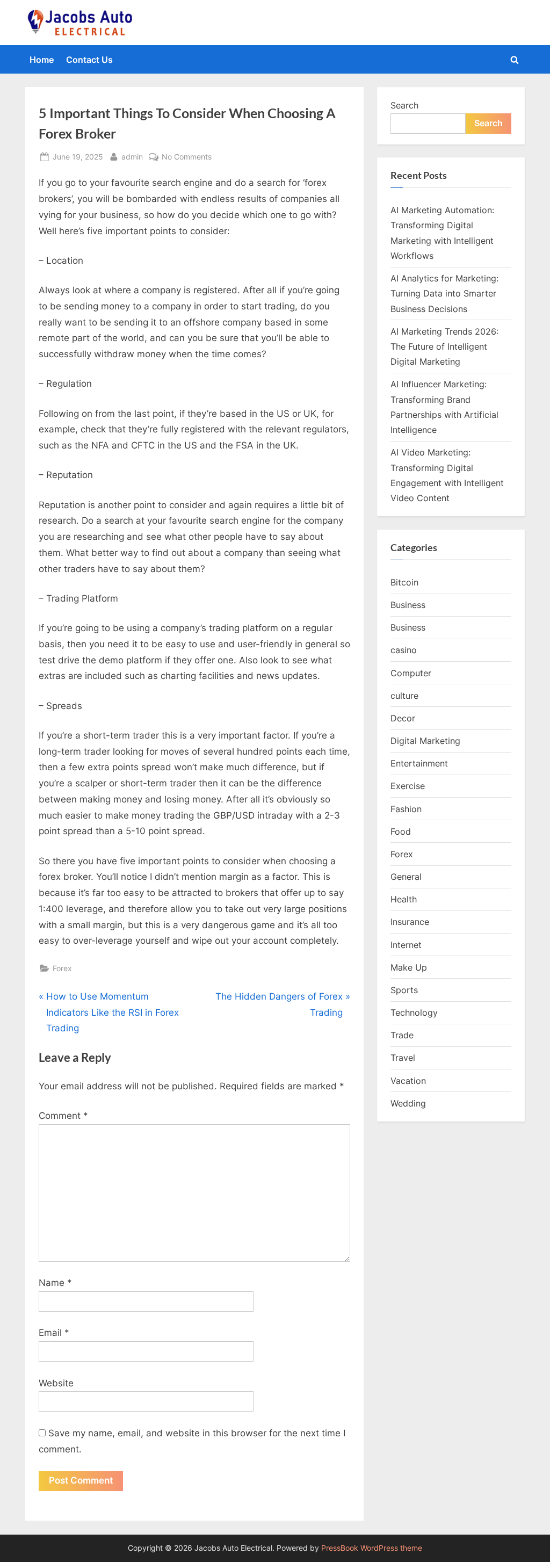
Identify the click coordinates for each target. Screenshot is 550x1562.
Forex (62, 968)
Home (42, 59)
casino (403, 650)
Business (407, 604)
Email (54, 1332)
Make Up (408, 967)
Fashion (406, 809)
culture (404, 695)
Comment (63, 1115)
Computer (410, 673)
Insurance (409, 921)
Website (56, 1383)
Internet (406, 944)
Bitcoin (404, 582)
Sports (404, 990)
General (406, 876)
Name (55, 1282)
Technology (414, 1012)
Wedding (408, 1103)
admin (132, 156)
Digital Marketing (425, 740)
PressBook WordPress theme (371, 1548)
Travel (402, 1057)
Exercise (407, 785)
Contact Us (89, 59)
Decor (402, 718)
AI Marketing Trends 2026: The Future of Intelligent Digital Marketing (444, 346)
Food (400, 831)
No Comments (187, 157)
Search (404, 105)
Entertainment (419, 763)
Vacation (408, 1080)
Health (403, 899)
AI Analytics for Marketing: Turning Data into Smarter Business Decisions (444, 293)
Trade (402, 1035)
